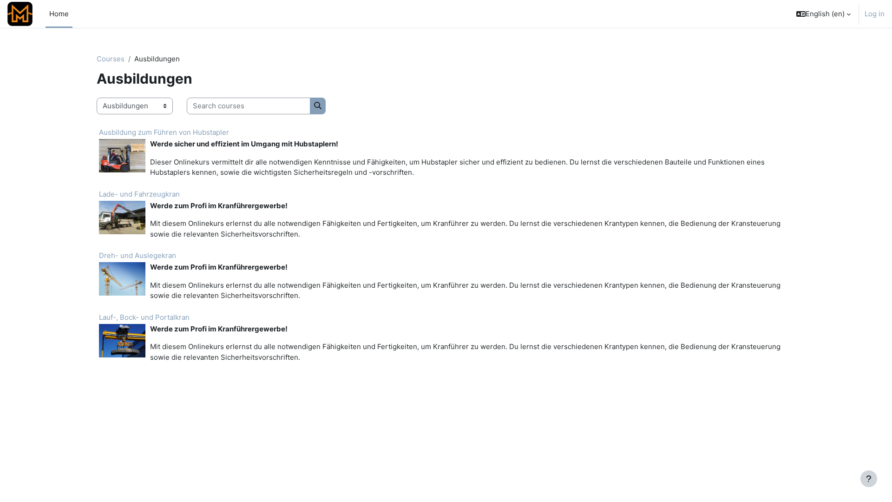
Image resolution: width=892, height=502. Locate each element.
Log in (875, 13)
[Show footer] (868, 478)
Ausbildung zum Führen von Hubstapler (164, 132)
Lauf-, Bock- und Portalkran (144, 317)
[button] (823, 14)
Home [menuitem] (59, 13)
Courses (111, 58)
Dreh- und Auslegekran (137, 255)
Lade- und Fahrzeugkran (139, 194)
